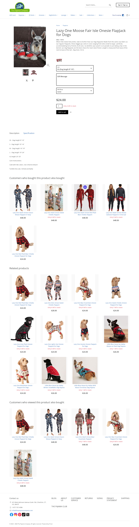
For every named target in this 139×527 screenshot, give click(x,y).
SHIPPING (125, 498)
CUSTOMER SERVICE (76, 499)
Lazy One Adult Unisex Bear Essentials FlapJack (85, 438)
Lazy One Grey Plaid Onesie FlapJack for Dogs (23, 345)
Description (14, 133)
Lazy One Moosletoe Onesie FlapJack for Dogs (23, 386)
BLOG (53, 498)
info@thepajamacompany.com (22, 510)
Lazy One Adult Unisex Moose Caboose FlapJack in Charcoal (116, 214)
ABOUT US (64, 499)
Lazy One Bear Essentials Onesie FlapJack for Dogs (85, 304)
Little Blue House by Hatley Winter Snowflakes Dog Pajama (54, 386)
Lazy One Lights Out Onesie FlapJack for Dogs (54, 345)
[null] (27, 81)
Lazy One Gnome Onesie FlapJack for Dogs (85, 345)
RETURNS (89, 498)
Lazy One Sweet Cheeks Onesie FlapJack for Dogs (116, 304)
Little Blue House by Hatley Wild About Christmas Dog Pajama (85, 386)
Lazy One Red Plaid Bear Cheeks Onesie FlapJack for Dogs (23, 255)
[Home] (19, 7)
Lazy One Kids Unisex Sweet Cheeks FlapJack (53, 304)
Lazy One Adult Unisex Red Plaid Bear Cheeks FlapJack (85, 214)
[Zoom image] (48, 65)
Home (58, 25)
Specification (28, 133)
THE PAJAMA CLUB (59, 506)
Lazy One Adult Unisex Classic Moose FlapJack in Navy (23, 214)
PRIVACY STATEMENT (112, 499)
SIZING (100, 498)
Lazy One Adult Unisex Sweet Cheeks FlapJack (54, 214)
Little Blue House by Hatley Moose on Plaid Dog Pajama (116, 345)
